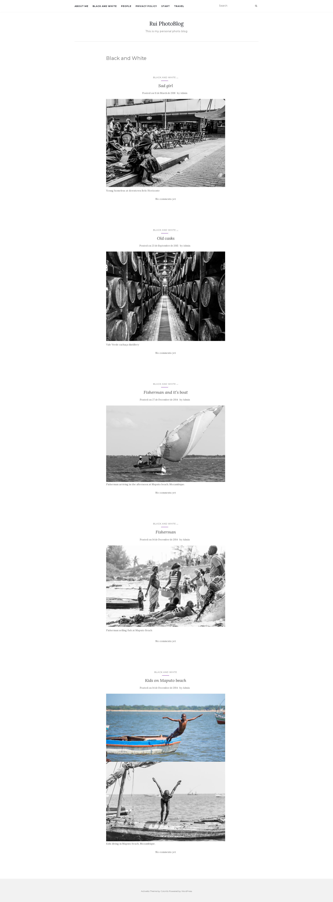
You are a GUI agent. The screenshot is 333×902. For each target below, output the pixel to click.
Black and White (105, 6)
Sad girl (165, 85)
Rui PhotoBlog (166, 23)
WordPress (186, 891)
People (126, 6)
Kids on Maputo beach (165, 680)
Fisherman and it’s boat (166, 392)
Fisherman (166, 532)
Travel (179, 6)
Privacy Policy (146, 6)
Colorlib (164, 891)
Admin (183, 93)
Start (165, 6)
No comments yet (165, 199)
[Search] (256, 6)
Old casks (165, 238)
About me (81, 6)
